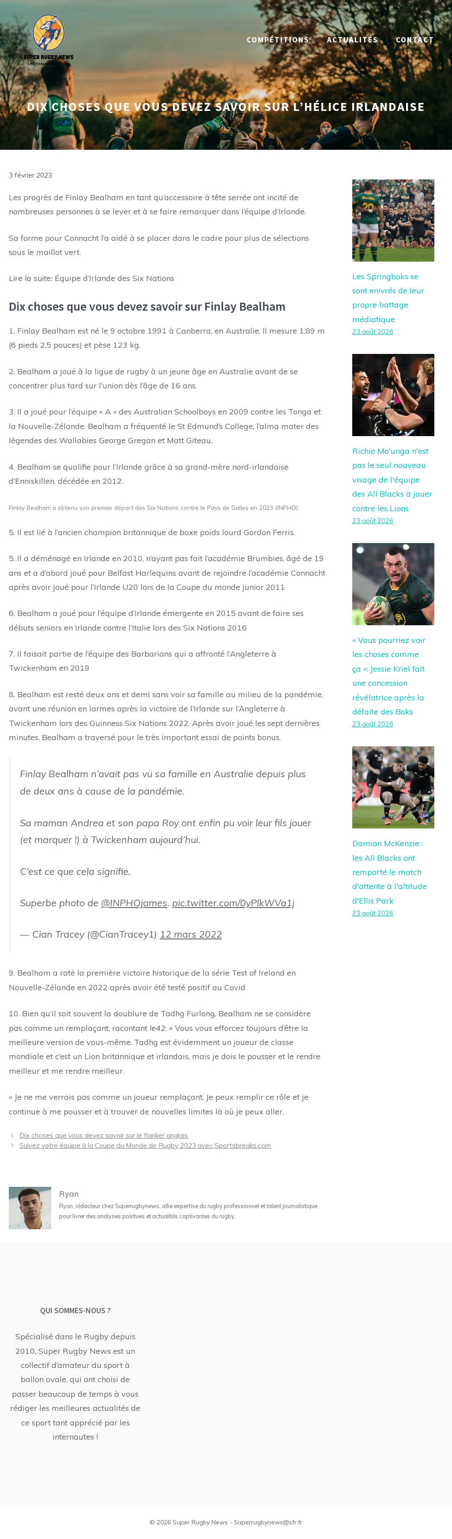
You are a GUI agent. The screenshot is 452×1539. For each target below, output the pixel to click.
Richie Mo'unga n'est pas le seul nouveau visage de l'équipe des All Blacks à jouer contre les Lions (392, 479)
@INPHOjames (134, 902)
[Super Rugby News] (48, 39)
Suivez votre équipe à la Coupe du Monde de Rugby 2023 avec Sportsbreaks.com (145, 1145)
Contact (415, 40)
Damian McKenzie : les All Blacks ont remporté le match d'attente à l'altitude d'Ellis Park (389, 872)
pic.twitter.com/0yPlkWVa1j (233, 902)
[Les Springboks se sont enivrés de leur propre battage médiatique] (393, 254)
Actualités (352, 40)
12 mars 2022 (191, 934)
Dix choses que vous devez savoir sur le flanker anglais (103, 1135)
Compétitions (278, 40)
